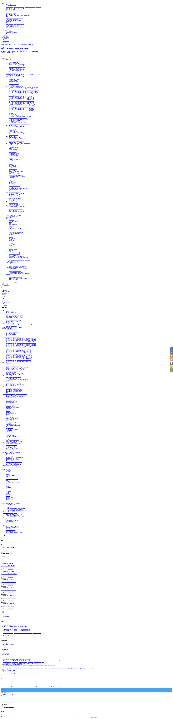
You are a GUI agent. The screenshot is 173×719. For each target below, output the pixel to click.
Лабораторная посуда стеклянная (16, 141)
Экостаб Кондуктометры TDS (15, 277)
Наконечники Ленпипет (14, 204)
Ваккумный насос (13, 61)
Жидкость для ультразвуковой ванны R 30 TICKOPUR (21, 98)
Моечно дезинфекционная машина (17, 211)
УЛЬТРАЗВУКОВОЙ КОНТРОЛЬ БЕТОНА (19, 124)
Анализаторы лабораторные (15, 156)
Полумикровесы (12, 85)
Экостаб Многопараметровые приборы (18, 278)
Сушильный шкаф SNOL (12, 25)
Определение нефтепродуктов (16, 175)
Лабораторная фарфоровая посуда (16, 142)
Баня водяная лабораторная (15, 159)
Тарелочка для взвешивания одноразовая (18, 257)
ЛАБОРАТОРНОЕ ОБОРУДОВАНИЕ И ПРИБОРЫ (18, 15)
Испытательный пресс (14, 121)
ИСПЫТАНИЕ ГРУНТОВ (15, 120)
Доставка (5, 35)
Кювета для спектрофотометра (16, 171)
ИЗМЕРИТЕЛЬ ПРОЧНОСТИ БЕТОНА (18, 118)
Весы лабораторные (10, 9)
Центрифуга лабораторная (15, 70)
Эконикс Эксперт (13, 249)
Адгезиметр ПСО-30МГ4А (8, 598)
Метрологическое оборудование (13, 20)
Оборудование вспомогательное (16, 256)
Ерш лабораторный (13, 166)
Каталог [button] (5, 3)
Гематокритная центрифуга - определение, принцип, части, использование (20, 673)
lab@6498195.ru (4, 44)
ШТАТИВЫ (11, 200)
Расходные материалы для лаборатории (15, 24)
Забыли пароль (6, 705)
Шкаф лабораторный (13, 135)
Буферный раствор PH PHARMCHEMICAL (16, 8)
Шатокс (10, 245)
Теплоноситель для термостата (13, 26)
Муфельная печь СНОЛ (14, 173)
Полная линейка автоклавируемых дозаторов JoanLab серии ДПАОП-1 (19, 659)
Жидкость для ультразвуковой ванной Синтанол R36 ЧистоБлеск (24, 93)
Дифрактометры (12, 165)
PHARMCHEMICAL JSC (14, 224)
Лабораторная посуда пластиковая (16, 139)
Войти (2, 707)
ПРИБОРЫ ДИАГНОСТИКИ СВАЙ (17, 122)
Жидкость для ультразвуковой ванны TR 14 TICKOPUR (21, 107)
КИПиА (8, 11)
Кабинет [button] (5, 30)
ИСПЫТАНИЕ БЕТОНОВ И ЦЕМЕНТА (18, 119)
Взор (10, 229)
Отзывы (5, 39)
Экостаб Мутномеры (13, 279)
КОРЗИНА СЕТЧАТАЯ (14, 194)
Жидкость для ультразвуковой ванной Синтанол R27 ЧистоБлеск (24, 88)
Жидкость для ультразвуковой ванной (14, 10)
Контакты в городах (5, 549)
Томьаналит (11, 240)
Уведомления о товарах (11, 32)
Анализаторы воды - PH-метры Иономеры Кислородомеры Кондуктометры (23, 7)
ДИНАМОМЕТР (12, 114)
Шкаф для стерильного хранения (16, 126)
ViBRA (10, 226)
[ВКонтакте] (1, 637)
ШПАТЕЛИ (11, 199)
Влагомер (11, 164)
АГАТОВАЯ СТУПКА (11, 5)
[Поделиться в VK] (171, 352)
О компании (6, 37)
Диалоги (8, 33)
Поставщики (9, 21)
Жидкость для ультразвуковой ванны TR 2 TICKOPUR (21, 108)
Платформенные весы (14, 84)
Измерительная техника (14, 233)
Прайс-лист (6, 41)
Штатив (10, 71)
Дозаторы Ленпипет (13, 203)
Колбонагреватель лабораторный (16, 65)
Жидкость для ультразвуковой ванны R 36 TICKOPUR (21, 102)
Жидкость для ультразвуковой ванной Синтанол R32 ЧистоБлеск (24, 91)
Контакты (5, 36)
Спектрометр (12, 183)
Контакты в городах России (9, 670)
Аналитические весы (13, 80)
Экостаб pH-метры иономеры (15, 275)
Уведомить (16, 568)
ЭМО (10, 251)
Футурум (11, 243)
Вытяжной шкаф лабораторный (16, 209)
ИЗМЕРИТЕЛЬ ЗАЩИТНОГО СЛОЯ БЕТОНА (20, 116)
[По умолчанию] (1, 557)
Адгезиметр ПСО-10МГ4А (8, 582)
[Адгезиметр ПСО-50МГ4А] (7, 603)
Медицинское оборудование (12, 19)
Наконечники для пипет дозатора (16, 69)
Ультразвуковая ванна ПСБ (15, 271)
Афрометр (11, 158)
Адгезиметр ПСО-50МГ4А (8, 606)
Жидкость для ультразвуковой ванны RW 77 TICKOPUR (22, 104)
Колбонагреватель (13, 169)
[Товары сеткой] (3, 560)
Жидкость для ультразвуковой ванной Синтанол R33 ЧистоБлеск (24, 92)
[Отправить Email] (171, 356)
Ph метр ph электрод (13, 149)
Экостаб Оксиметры (13, 280)
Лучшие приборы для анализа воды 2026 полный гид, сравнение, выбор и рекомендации (23, 662)
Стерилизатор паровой (14, 212)
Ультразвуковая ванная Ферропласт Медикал (19, 273)
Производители (9, 22)
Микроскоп (11, 172)
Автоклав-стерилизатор (14, 150)
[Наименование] (3, 557)
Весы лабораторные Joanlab (15, 81)
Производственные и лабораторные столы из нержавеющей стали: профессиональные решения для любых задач (29, 665)
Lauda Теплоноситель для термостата (17, 265)
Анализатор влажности (14, 79)
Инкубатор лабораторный (15, 167)
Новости (5, 38)
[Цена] (4, 557)
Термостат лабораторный (14, 186)
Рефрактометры (12, 177)
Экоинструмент (12, 246)
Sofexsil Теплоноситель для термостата (17, 266)
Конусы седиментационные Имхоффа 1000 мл (19, 260)
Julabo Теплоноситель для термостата (17, 263)
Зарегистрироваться (9, 707)
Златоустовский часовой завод (16, 232)
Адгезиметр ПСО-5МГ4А (8, 566)
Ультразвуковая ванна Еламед (15, 269)
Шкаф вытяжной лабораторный (16, 132)
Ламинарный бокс (13, 210)
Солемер (11, 181)
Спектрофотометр (13, 184)
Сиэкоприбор (12, 238)
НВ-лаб (10, 235)
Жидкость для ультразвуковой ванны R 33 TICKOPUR (21, 101)
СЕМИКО (11, 237)
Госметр (10, 231)
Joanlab (10, 222)
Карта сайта (6, 42)
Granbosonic (11, 220)
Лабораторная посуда (11, 14)
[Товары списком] (1, 560)
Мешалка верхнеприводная (15, 68)
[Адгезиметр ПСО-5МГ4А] (7, 563)
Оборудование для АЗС (14, 216)
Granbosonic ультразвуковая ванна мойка (18, 268)
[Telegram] (2, 637)
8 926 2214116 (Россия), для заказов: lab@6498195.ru (20, 44)
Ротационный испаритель (15, 178)
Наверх (2, 618)
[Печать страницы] (171, 370)
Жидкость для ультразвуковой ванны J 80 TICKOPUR (21, 96)
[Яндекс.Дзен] (171, 367)
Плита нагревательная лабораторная (17, 176)
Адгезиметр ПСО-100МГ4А (9, 574)
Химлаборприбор (13, 244)
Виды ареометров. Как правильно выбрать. (13, 664)
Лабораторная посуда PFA (15, 137)
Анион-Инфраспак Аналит (15, 228)
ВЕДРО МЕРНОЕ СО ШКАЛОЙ (16, 193)
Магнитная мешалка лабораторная (17, 67)
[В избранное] (171, 363)
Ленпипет (11, 234)
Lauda (10, 223)
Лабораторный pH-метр (14, 75)
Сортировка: (3, 556)
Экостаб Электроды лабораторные (17, 282)
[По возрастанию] (1, 559)
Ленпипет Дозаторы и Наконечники (14, 18)
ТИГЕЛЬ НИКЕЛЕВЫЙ (14, 197)
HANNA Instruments (13, 221)
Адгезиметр (11, 113)
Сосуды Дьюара (12, 182)
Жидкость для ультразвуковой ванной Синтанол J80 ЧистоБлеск (23, 87)
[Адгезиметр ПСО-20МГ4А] (7, 587)
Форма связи (6, 654)
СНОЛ (10, 239)
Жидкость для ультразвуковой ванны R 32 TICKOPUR (21, 99)
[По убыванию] (3, 559)
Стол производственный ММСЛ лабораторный (20, 129)
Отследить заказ (9, 31)
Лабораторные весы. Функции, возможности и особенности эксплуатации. (20, 663)
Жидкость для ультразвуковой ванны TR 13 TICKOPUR (21, 105)
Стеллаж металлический (14, 127)
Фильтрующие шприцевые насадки (17, 258)
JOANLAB (8, 4)
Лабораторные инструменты (12, 16)
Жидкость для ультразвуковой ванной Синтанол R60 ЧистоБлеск (24, 95)
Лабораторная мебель (11, 13)
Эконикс (11, 248)
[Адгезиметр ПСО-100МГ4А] (8, 571)
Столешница (12, 130)
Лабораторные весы (13, 82)
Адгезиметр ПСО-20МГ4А (8, 590)
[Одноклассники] (3, 637)
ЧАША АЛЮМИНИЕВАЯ (15, 198)
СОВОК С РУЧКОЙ (13, 195)
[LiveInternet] (171, 359)
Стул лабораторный (13, 131)
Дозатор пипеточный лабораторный (17, 64)
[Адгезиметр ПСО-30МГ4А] (7, 595)
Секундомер (11, 180)
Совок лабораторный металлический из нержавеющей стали (17, 666)
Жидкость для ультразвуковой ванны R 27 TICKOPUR (21, 97)
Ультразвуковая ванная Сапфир (16, 272)
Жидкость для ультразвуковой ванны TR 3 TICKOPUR (21, 109)
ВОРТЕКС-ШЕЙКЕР (14, 62)
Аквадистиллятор (13, 152)
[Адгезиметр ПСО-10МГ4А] (7, 579)
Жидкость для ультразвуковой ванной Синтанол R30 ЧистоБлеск (24, 90)
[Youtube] (5, 637)
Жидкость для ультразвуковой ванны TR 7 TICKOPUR (21, 110)
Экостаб (8, 28)
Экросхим (11, 250)
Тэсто (10, 241)
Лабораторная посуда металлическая (17, 138)
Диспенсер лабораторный (15, 63)
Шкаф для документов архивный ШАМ (18, 133)
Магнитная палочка (13, 255)
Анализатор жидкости (14, 154)
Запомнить (4, 704)
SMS (2, 705)
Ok (1, 716)
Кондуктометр (12, 170)
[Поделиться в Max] (171, 348)
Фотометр (11, 187)
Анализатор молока (13, 155)
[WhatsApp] (6, 637)
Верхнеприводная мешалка (15, 163)
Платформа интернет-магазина (81, 717)
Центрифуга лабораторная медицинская (18, 188)
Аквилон (11, 227)
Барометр (11, 160)
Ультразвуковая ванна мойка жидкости (15, 27)
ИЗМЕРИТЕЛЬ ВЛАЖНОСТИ (16, 115)
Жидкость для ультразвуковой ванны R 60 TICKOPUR (21, 103)
